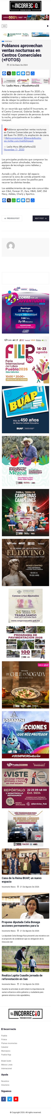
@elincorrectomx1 (14, 138)
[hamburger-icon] (4, 26)
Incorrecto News (9, 887)
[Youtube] (16, 1099)
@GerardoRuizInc (32, 138)
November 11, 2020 (14, 149)
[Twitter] (9, 1099)
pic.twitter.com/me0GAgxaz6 (19, 141)
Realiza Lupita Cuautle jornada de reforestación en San (22, 977)
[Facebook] (3, 1099)
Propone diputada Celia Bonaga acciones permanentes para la (21, 924)
